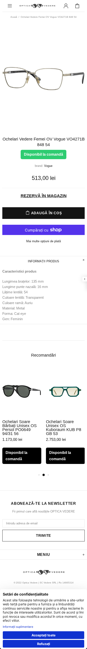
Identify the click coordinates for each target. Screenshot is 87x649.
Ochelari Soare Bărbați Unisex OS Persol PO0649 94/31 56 (19, 428)
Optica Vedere (37, 6)
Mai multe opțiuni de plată (43, 241)
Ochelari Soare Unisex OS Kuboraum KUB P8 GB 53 (63, 428)
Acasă (13, 17)
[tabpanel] (22, 419)
